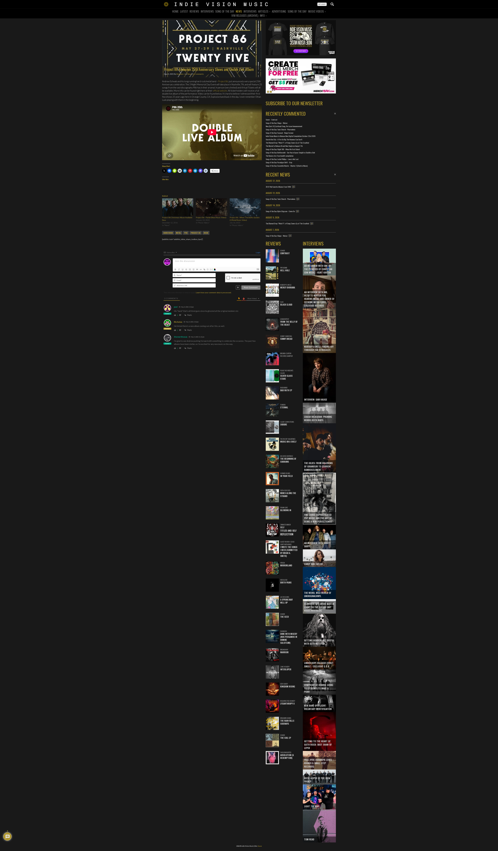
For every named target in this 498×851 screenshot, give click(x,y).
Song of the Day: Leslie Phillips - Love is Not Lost (282, 159)
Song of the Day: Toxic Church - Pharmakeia (280, 129)
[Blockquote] (197, 269)
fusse (260, 846)
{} (208, 269)
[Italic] (179, 269)
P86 (186, 233)
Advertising (279, 11)
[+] (211, 269)
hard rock (168, 233)
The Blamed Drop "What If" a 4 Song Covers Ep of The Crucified (287, 142)
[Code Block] (201, 269)
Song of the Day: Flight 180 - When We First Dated (283, 149)
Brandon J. (181, 74)
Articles (263, 11)
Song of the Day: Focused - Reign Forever (279, 132)
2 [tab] (271, 92)
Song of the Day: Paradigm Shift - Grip (279, 162)
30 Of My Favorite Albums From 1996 (278, 186)
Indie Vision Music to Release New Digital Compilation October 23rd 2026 (290, 136)
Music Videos (316, 11)
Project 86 (223, 81)
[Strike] (186, 269)
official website (220, 90)
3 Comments (198, 74)
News (239, 11)
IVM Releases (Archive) (244, 15)
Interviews (207, 11)
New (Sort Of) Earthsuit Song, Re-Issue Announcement (284, 126)
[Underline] (182, 269)
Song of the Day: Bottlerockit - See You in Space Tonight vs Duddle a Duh (290, 152)
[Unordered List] (193, 269)
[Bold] (175, 269)
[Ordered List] (190, 269)
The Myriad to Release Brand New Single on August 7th (284, 146)
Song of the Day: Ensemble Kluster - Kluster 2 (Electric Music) (287, 165)
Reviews (194, 11)
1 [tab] (268, 92)
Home (175, 11)
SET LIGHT (322, 4)
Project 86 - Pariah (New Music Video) (211, 217)
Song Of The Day (224, 11)
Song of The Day (297, 11)
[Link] (204, 269)
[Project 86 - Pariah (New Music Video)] (211, 207)
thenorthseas (180, 337)
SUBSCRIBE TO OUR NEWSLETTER (294, 103)
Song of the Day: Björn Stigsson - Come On (280, 211)
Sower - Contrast (271, 119)
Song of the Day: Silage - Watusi (276, 123)
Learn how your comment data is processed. (213, 292)
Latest (184, 11)
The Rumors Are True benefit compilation (279, 155)
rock (206, 233)
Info (262, 15)
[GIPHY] (215, 269)
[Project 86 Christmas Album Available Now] (177, 207)
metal (178, 233)
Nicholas (178, 322)
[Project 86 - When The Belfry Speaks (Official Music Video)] (245, 207)
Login (257, 252)
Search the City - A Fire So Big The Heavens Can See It (284, 139)
